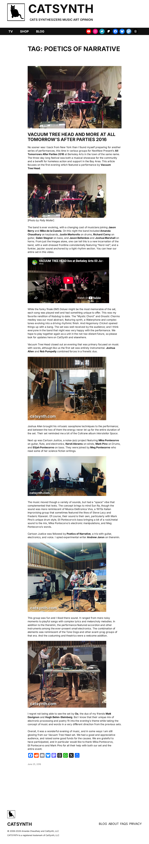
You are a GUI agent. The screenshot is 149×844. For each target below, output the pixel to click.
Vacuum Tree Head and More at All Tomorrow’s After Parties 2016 (72, 137)
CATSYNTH (60, 9)
